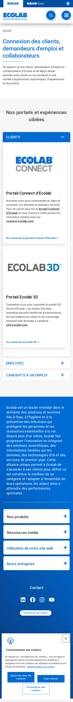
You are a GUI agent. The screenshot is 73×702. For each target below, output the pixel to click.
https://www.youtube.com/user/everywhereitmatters (51, 599)
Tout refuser (51, 678)
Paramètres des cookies (35, 688)
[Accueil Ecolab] (14, 16)
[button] (51, 15)
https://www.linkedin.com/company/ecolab (23, 599)
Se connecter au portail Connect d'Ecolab (31, 238)
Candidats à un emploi (26, 375)
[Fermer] (66, 638)
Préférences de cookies (36, 613)
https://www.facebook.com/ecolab (32, 599)
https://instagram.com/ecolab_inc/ (42, 599)
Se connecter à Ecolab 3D (21, 342)
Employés (14, 363)
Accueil (7, 30)
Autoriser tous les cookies (21, 677)
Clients (13, 137)
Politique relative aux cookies (40, 666)
